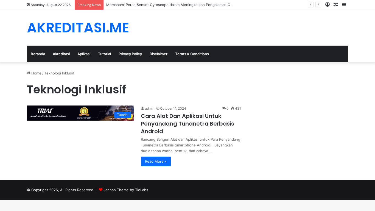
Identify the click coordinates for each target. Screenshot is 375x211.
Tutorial (104, 54)
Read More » (156, 161)
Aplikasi (83, 54)
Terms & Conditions (192, 54)
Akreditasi (61, 54)
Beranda (38, 54)
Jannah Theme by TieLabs (125, 190)
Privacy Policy (130, 54)
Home (35, 73)
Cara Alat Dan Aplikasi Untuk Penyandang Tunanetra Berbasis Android (187, 123)
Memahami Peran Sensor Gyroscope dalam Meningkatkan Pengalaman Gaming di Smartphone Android (193, 4)
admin (149, 108)
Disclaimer (158, 54)
